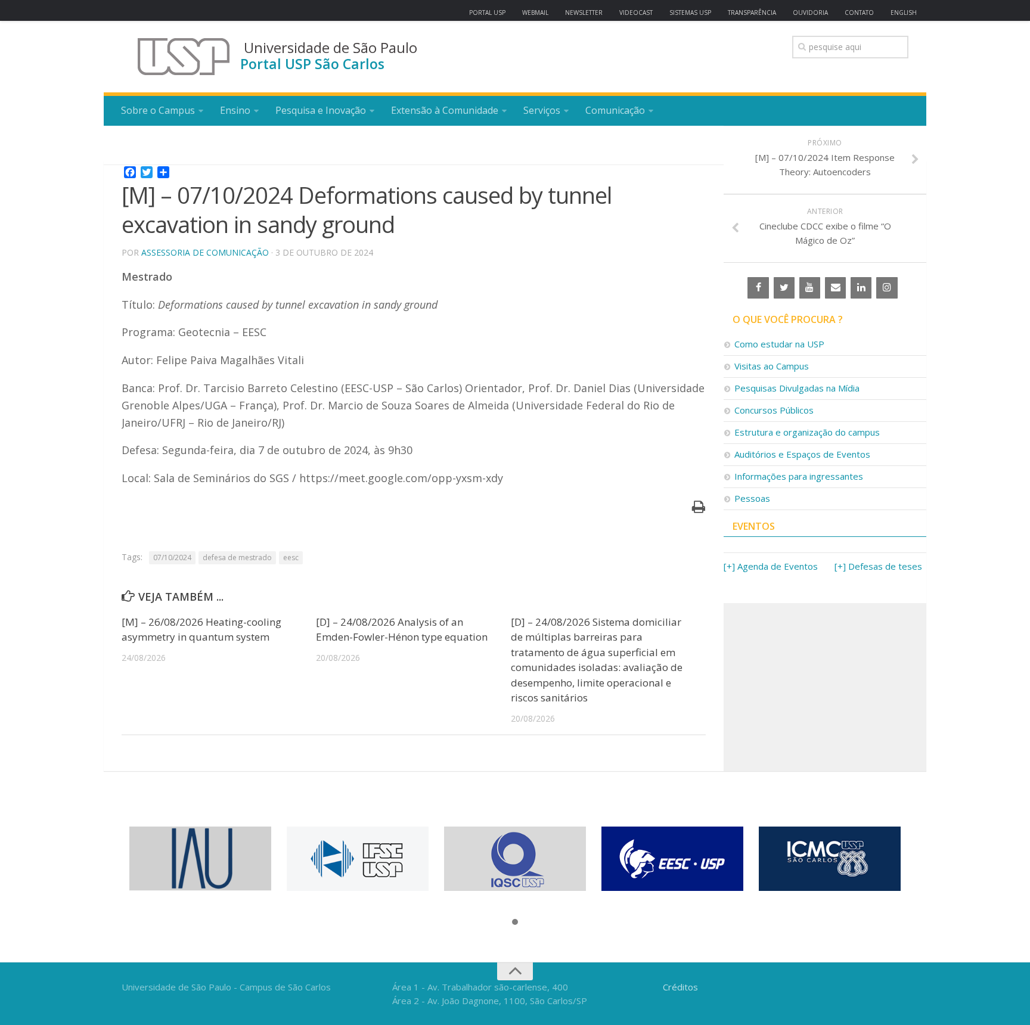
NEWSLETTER (584, 12)
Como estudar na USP (779, 344)
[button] (515, 922)
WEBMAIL (535, 12)
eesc (291, 557)
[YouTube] (809, 288)
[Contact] (835, 288)
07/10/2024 (172, 557)
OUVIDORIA (810, 12)
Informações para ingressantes (798, 476)
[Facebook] (757, 288)
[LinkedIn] (861, 288)
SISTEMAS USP (690, 12)
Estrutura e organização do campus (807, 432)
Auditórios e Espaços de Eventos (802, 454)
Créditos (680, 987)
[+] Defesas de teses (878, 566)
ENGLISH (904, 12)
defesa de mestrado (237, 557)
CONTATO (859, 12)
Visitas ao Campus (771, 366)
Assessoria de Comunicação (205, 252)
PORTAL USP (487, 12)
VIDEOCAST (636, 12)
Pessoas (752, 498)
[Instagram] (886, 288)
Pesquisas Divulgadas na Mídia (797, 388)
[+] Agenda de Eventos (771, 566)
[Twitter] (784, 288)
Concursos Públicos (774, 410)
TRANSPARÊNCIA (752, 12)
